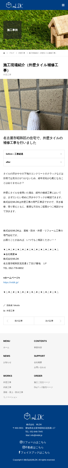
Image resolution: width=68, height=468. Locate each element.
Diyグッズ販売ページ (43, 387)
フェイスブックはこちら (35, 452)
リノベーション (10, 397)
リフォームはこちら (34, 442)
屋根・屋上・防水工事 (13, 392)
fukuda (17, 305)
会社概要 (38, 362)
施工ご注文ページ (42, 382)
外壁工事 (7, 74)
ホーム (6, 347)
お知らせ (7, 362)
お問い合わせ (40, 367)
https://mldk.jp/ (10, 282)
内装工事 (7, 387)
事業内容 (38, 347)
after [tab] (8, 162)
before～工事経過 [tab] (14, 154)
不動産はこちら (34, 447)
